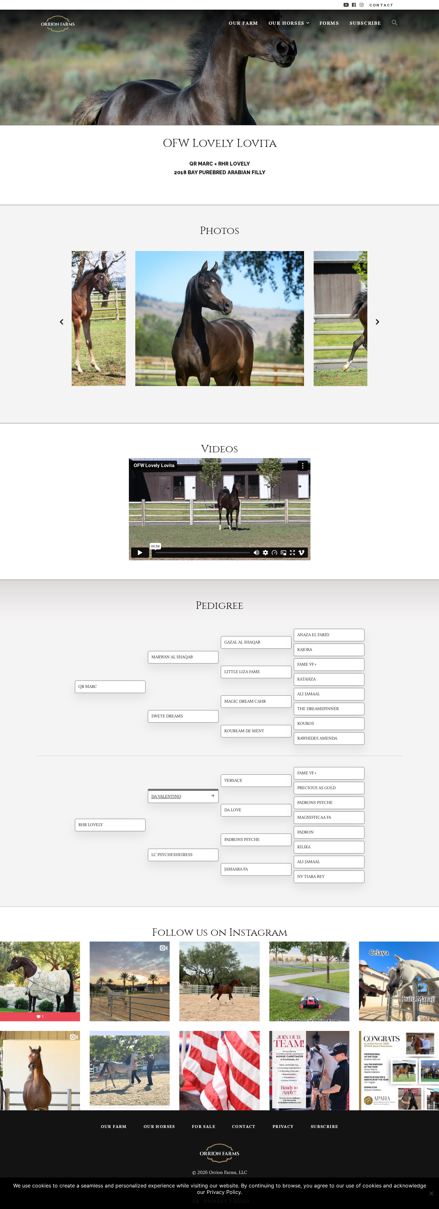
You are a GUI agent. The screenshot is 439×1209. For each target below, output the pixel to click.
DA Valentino (166, 796)
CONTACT (381, 5)
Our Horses (287, 24)
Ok (196, 1200)
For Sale (203, 1127)
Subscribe (365, 24)
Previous (61, 322)
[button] (392, 22)
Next (377, 322)
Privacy (283, 1127)
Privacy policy (227, 1200)
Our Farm (243, 24)
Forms (329, 24)
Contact (244, 1127)
